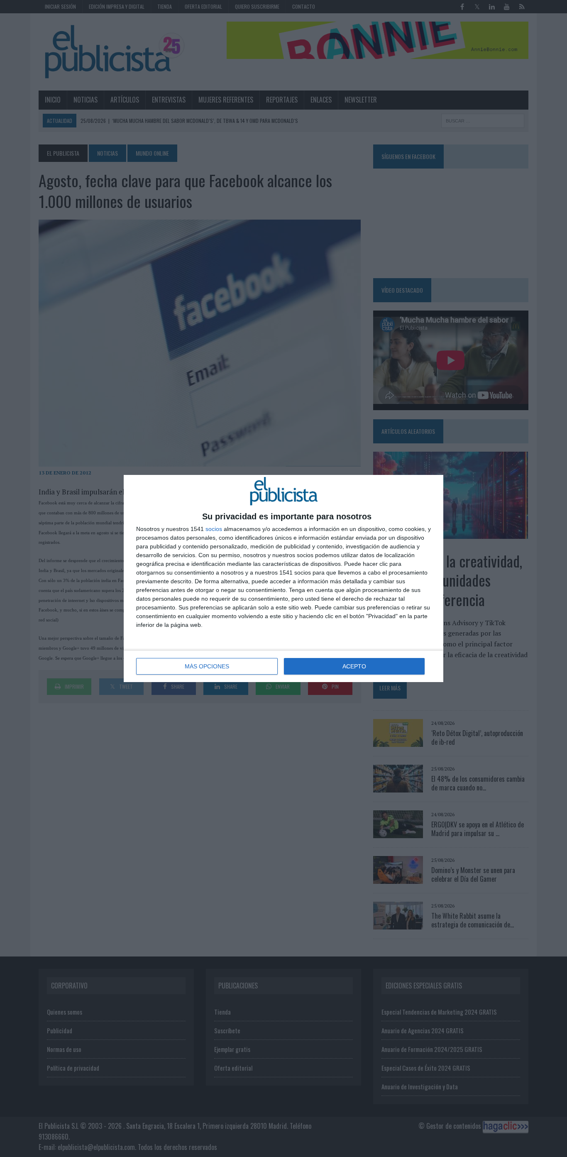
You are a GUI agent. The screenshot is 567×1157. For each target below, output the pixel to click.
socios (213, 529)
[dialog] (283, 578)
